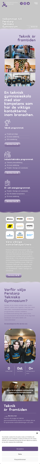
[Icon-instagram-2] (24, 3)
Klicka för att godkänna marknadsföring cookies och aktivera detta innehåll (20, 391)
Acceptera (20, 449)
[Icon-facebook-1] (21, 3)
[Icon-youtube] (28, 3)
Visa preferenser (20, 459)
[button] (37, 433)
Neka (20, 454)
